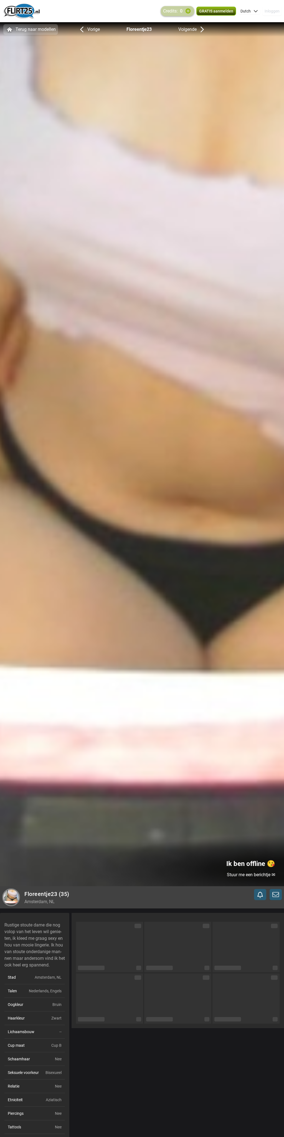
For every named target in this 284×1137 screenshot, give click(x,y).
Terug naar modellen (36, 29)
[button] (249, 11)
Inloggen (272, 11)
